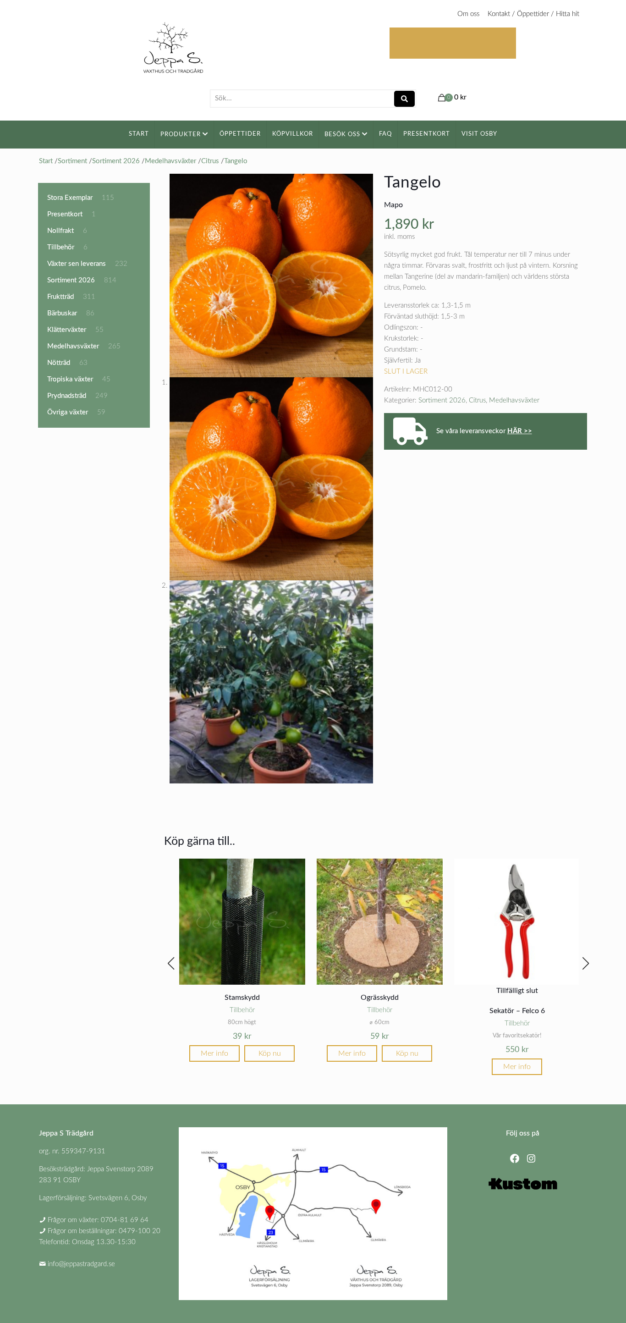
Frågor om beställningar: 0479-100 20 (104, 1231)
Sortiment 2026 (442, 400)
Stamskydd (242, 997)
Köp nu (269, 1053)
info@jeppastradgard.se (81, 1264)
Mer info (214, 1053)
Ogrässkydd (380, 997)
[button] (171, 963)
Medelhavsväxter (514, 400)
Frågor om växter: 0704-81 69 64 (98, 1220)
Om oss (468, 14)
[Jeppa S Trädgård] (173, 44)
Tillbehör (242, 1010)
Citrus (477, 400)
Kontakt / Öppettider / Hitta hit (533, 14)
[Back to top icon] (582, 1304)
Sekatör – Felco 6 (517, 1010)
